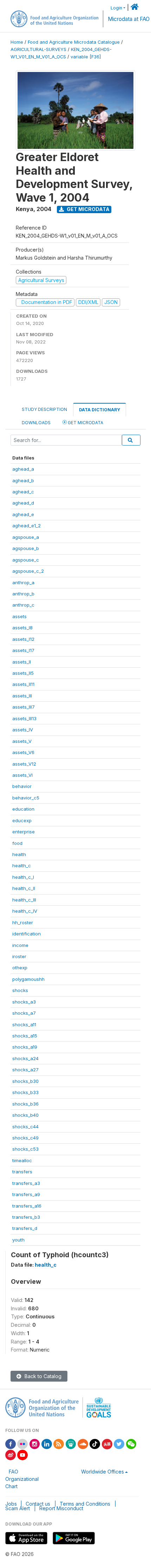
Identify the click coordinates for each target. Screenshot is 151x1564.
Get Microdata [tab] (85, 422)
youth (18, 1240)
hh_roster (22, 922)
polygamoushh (28, 979)
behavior (22, 786)
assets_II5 (23, 673)
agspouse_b (25, 548)
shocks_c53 (25, 1149)
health (19, 854)
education (23, 809)
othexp (19, 967)
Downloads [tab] (36, 422)
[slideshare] (71, 1444)
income (20, 945)
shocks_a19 (24, 1047)
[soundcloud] (83, 1444)
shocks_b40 (25, 1115)
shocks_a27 (25, 1069)
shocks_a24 (25, 1058)
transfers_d (24, 1228)
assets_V (22, 741)
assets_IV (22, 729)
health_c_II (23, 888)
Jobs (11, 1504)
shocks (20, 990)
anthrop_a (23, 582)
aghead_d (23, 503)
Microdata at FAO (129, 19)
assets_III (22, 695)
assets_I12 (23, 639)
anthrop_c (23, 605)
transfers (22, 1171)
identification (26, 933)
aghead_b (23, 480)
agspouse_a (25, 537)
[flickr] (22, 1444)
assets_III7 (23, 707)
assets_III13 (24, 718)
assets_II (21, 662)
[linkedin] (46, 1444)
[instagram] (34, 1444)
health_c (21, 865)
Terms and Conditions (85, 1504)
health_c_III (24, 900)
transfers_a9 (26, 1194)
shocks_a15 (24, 1035)
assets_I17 (23, 650)
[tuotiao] (107, 1444)
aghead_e (23, 514)
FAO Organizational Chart (22, 1479)
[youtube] (22, 1454)
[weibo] (10, 1454)
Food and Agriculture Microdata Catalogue (74, 42)
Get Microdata (88, 209)
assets (19, 616)
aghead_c (23, 491)
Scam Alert (17, 1508)
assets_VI (22, 775)
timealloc (22, 1160)
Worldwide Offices (102, 1472)
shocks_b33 (25, 1092)
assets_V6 (23, 752)
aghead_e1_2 (26, 525)
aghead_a (23, 469)
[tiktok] (95, 1444)
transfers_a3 (26, 1183)
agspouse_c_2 (28, 571)
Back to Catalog (42, 1376)
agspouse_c (25, 560)
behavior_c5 (25, 798)
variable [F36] (86, 56)
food (17, 843)
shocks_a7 (24, 1013)
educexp (22, 820)
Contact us (38, 1504)
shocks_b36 (25, 1104)
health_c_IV (24, 911)
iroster (19, 956)
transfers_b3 (26, 1217)
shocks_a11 (24, 1024)
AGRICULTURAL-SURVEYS (38, 49)
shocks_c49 (25, 1138)
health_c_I (23, 877)
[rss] (58, 1444)
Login (116, 7)
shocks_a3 (24, 1002)
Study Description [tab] (44, 409)
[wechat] (131, 1444)
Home (17, 42)
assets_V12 (24, 764)
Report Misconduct (61, 1508)
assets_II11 (23, 684)
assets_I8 (22, 627)
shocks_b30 (25, 1081)
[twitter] (119, 1444)
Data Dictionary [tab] (99, 409)
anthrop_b (23, 593)
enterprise (23, 831)
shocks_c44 (25, 1126)
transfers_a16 (26, 1206)
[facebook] (10, 1444)
